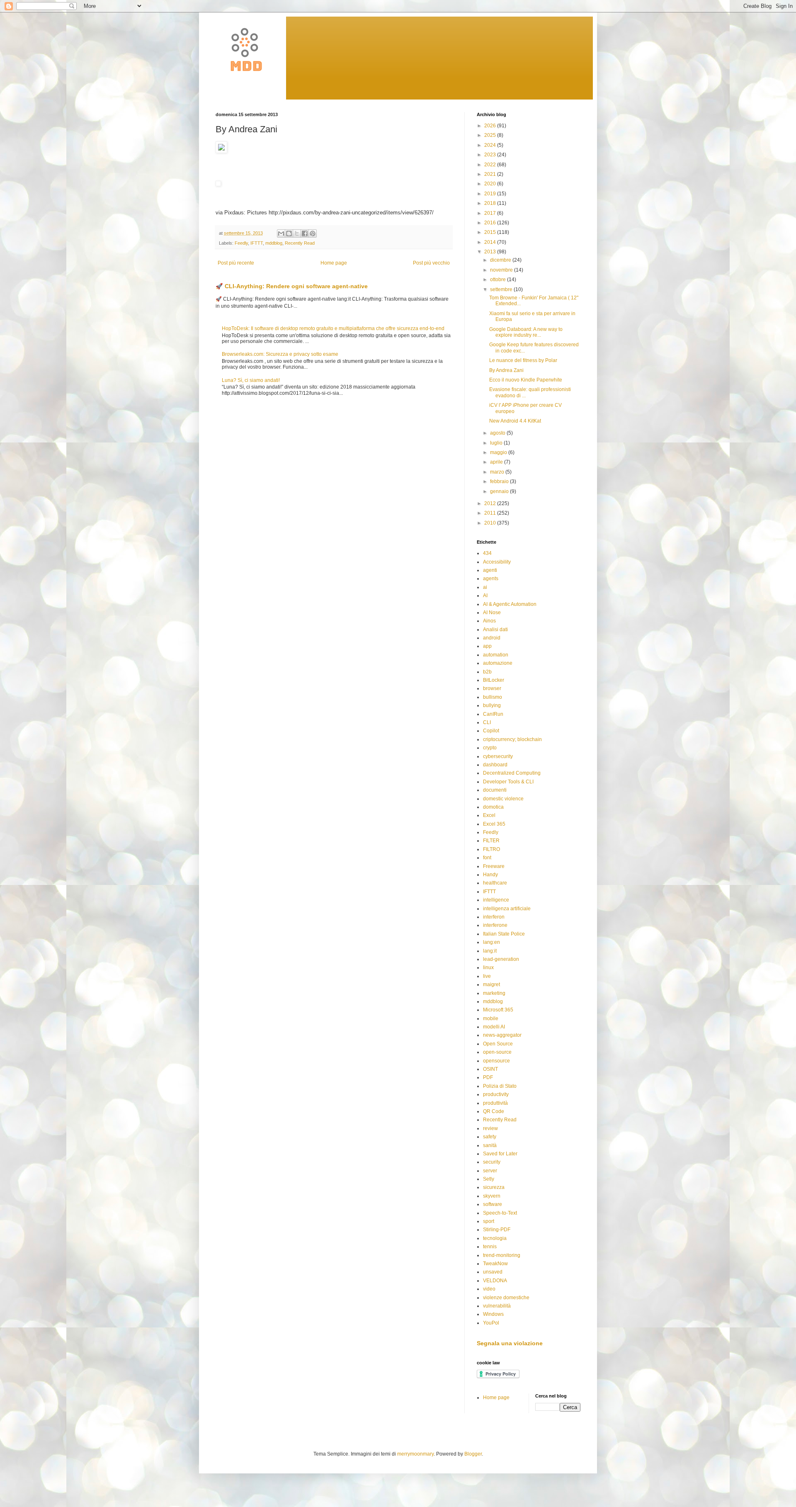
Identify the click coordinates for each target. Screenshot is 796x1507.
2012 (490, 503)
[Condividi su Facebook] (305, 233)
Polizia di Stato (500, 1086)
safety (489, 1137)
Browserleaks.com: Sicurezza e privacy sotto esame (280, 354)
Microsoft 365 (498, 1010)
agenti (490, 570)
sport (488, 1221)
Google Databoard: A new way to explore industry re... (526, 332)
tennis (490, 1246)
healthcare (495, 883)
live (487, 976)
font (487, 857)
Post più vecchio (431, 263)
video (489, 1289)
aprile (497, 462)
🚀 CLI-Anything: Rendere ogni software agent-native (292, 286)
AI (485, 595)
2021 (490, 174)
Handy (490, 874)
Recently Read (300, 243)
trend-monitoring (501, 1255)
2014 (490, 242)
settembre (502, 289)
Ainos (489, 621)
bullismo (492, 697)
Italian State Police (504, 934)
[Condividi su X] (297, 233)
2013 (490, 252)
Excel (489, 815)
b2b (487, 672)
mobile (490, 1018)
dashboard (495, 765)
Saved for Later (500, 1154)
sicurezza (494, 1187)
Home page (333, 263)
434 (487, 553)
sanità (490, 1145)
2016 (490, 223)
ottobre (498, 279)
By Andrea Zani (506, 370)
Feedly (241, 243)
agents (490, 578)
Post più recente (236, 263)
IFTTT (256, 243)
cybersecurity (498, 756)
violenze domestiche (506, 1297)
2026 (490, 126)
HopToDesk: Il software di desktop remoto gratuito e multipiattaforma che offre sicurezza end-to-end (333, 328)
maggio (499, 452)
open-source (497, 1052)
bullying (492, 705)
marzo (497, 472)
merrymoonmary (415, 1454)
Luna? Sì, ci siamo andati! (251, 380)
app (487, 646)
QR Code (493, 1111)
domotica (493, 807)
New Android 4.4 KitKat (515, 421)
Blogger (473, 1454)
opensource (496, 1061)
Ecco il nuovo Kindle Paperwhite (525, 380)
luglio (497, 443)
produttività (495, 1103)
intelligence (496, 900)
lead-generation (501, 959)
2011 (490, 513)
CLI (487, 722)
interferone (495, 925)
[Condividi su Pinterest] (312, 233)
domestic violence (503, 799)
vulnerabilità (497, 1306)
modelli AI (494, 1027)
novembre (502, 270)
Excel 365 (494, 824)
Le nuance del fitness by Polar (523, 360)
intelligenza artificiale (507, 908)
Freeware (494, 866)
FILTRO (491, 849)
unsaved (492, 1272)
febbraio (500, 481)
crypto (490, 748)
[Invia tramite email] (281, 233)
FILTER (491, 840)
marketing (494, 993)
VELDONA (495, 1280)
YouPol (491, 1323)
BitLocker (493, 680)
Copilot (491, 731)
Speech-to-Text (500, 1213)
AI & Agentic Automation (509, 604)
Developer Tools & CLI (508, 782)
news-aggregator (502, 1035)
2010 (490, 523)
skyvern (491, 1196)
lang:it (490, 951)
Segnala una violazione (510, 1343)
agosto (498, 433)
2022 (490, 165)
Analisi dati (495, 629)
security (491, 1162)
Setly (488, 1179)
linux (488, 967)
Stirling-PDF (496, 1229)
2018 (490, 203)
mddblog (273, 243)
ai (485, 587)
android (491, 638)
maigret (491, 984)
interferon (494, 917)
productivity (496, 1094)
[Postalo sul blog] (289, 233)
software (492, 1204)
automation (495, 655)
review (490, 1128)
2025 (490, 135)
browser (492, 688)
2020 (490, 184)
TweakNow (495, 1263)
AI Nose (492, 612)
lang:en (491, 942)
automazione (497, 663)
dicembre (501, 260)
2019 (490, 194)
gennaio (500, 491)
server (490, 1171)
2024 (490, 145)
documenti (495, 790)
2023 (490, 155)
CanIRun (493, 714)
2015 (490, 232)
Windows (493, 1314)
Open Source (498, 1044)
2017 (490, 213)
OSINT (490, 1069)
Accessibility (497, 562)
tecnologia (495, 1238)
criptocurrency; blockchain (512, 739)
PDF (488, 1077)
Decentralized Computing (512, 773)
